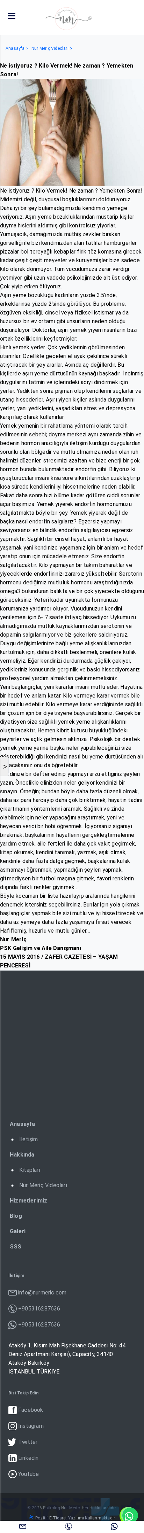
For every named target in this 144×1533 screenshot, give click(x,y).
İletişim (28, 1139)
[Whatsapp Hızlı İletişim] (128, 1515)
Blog (16, 1216)
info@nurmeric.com (22, 1526)
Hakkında (22, 1154)
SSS (16, 1246)
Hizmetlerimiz (29, 1200)
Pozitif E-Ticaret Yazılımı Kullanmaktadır (75, 1518)
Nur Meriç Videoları (50, 48)
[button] (11, 16)
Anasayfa (15, 48)
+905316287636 (68, 1526)
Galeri (18, 1231)
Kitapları (29, 1170)
